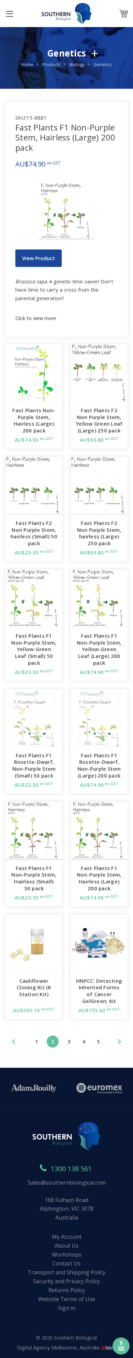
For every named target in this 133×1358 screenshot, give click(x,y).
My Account (67, 1236)
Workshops (67, 1254)
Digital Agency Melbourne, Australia (59, 1347)
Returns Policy (66, 1290)
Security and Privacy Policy (66, 1281)
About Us (66, 1245)
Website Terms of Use (66, 1299)
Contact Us (66, 1263)
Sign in (66, 1308)
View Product (38, 258)
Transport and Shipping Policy (66, 1272)
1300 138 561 (71, 1168)
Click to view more (35, 318)
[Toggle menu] (9, 13)
